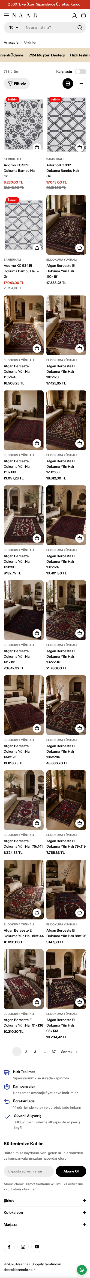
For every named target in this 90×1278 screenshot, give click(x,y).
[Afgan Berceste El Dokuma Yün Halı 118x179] (66, 325)
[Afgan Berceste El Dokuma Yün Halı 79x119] (66, 800)
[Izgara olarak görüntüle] (67, 83)
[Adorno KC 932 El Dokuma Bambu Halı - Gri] (66, 124)
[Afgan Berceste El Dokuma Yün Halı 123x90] (24, 515)
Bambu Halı (12, 159)
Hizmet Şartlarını (37, 1184)
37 (54, 1052)
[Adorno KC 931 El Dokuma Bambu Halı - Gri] (24, 124)
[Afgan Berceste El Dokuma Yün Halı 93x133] (66, 979)
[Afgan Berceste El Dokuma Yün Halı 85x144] (24, 889)
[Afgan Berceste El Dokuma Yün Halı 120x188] (66, 420)
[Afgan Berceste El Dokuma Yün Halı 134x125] (24, 705)
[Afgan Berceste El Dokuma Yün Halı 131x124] (66, 515)
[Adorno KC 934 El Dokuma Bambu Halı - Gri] (24, 225)
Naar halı (23, 1264)
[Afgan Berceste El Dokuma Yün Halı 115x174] (24, 325)
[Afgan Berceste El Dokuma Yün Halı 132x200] (66, 610)
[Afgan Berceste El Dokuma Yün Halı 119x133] (24, 420)
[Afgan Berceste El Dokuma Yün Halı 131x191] (24, 610)
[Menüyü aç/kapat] (6, 15)
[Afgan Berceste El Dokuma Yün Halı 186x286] (66, 705)
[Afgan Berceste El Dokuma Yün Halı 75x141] (24, 800)
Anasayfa (11, 42)
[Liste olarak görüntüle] (80, 83)
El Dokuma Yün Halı (61, 259)
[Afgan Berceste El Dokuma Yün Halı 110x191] (66, 225)
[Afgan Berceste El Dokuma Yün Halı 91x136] (24, 979)
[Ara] (80, 27)
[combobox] (45, 27)
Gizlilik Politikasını (69, 1184)
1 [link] (17, 1052)
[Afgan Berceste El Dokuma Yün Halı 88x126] (66, 889)
